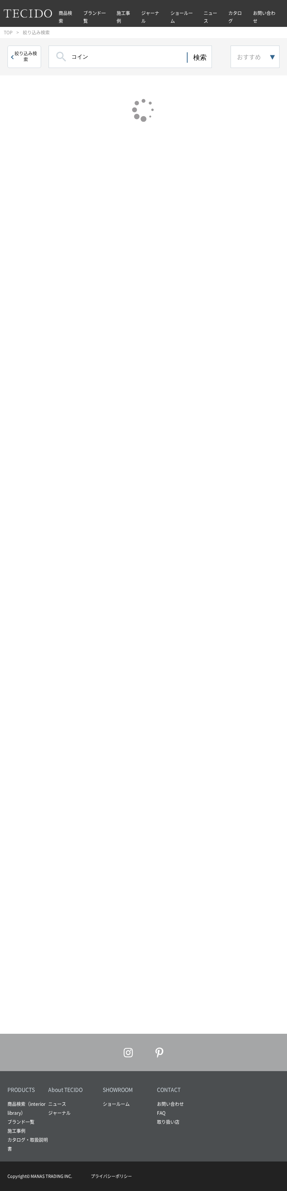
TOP (8, 32)
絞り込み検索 (26, 56)
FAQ (161, 1113)
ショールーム (181, 17)
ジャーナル (150, 17)
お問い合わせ (264, 17)
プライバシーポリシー (111, 1176)
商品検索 (65, 17)
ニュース (210, 17)
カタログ (235, 17)
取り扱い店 (168, 1122)
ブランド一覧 (94, 17)
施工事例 (123, 17)
